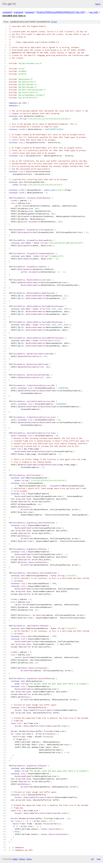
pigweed (7, 12)
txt (92, 859)
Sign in (97, 4)
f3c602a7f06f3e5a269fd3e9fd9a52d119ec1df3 (60, 12)
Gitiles (15, 859)
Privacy (22, 859)
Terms (29, 859)
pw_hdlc (93, 12)
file (54, 22)
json (98, 859)
